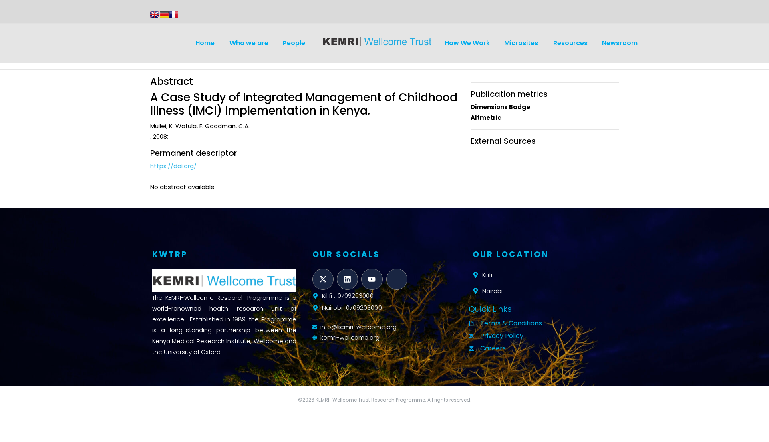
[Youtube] (371, 279)
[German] (164, 14)
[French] (173, 14)
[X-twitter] (323, 279)
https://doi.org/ (173, 166)
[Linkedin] (347, 279)
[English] (154, 14)
